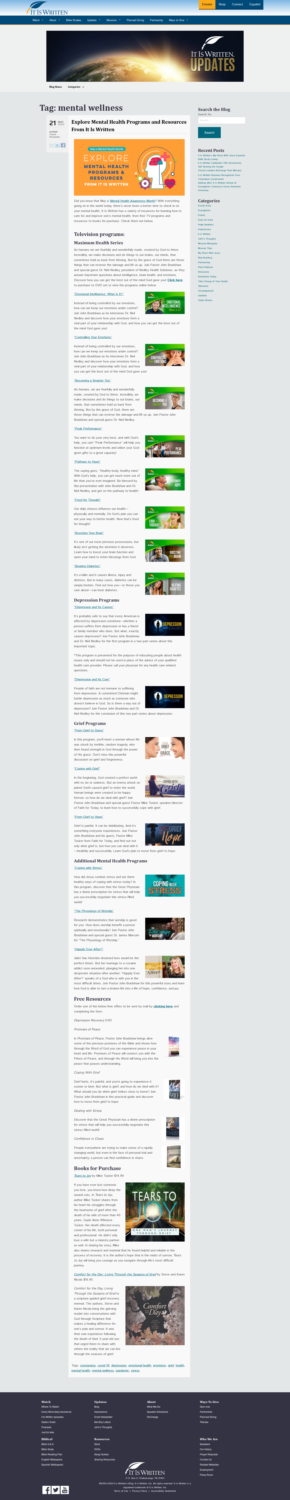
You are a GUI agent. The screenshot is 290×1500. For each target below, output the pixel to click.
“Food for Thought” (87, 500)
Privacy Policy (139, 1491)
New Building (205, 257)
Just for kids (47, 1432)
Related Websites (209, 1464)
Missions (112, 20)
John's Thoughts (207, 239)
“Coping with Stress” (88, 868)
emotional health (139, 1365)
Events (201, 215)
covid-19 (103, 1365)
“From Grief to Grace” (89, 730)
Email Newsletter (103, 1416)
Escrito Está (204, 205)
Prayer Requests (209, 1454)
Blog (96, 1406)
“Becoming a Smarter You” (92, 380)
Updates (202, 295)
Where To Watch (50, 1406)
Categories (74, 86)
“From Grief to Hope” (88, 817)
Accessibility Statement (163, 1491)
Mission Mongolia (207, 243)
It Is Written (204, 234)
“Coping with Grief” (87, 768)
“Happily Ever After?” (88, 949)
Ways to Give (176, 20)
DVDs (97, 1449)
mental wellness (103, 1370)
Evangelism (204, 210)
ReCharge (152, 1416)
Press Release (205, 267)
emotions (159, 1365)
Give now (205, 1406)
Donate (207, 4)
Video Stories (205, 300)
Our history (205, 1449)
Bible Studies (73, 20)
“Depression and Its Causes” (94, 607)
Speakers (205, 1444)
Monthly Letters (102, 1422)
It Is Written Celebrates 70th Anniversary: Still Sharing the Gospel (220, 163)
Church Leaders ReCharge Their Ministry (219, 170)
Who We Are (209, 1439)
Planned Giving (135, 20)
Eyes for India (205, 220)
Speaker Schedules (157, 1411)
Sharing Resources (104, 1459)
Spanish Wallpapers (52, 1464)
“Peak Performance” (88, 428)
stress (135, 1370)
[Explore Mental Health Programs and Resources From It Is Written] (57, 145)
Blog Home (55, 86)
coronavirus (88, 1365)
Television (203, 286)
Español (254, 4)
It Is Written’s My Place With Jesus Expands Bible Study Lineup (221, 156)
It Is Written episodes (52, 1416)
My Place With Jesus (209, 253)
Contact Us (206, 1459)
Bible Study (47, 1449)
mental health (80, 1370)
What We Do (153, 1406)
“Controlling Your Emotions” (93, 337)
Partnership (156, 20)
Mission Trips (205, 248)
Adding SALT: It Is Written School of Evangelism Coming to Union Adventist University (219, 183)
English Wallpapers (51, 1459)
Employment (206, 1469)
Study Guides (101, 1454)
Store (97, 1444)
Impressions (204, 229)
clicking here (163, 1006)
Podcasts (46, 1427)
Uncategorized (205, 291)
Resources (203, 272)
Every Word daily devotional (56, 1411)
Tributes (204, 1422)
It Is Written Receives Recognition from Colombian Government (219, 176)
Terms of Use (121, 1491)
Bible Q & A (47, 1444)
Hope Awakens (206, 224)
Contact (237, 4)
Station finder (48, 1422)
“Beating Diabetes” (87, 566)
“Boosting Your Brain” (89, 533)
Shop (222, 4)
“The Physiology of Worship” (94, 911)
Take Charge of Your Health (213, 281)
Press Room (206, 1474)
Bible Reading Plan (51, 1454)
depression (118, 1365)
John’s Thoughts (103, 1427)
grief (171, 1365)
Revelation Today (207, 276)
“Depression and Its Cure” (92, 679)
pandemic (122, 1370)
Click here (175, 280)
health (180, 1365)
